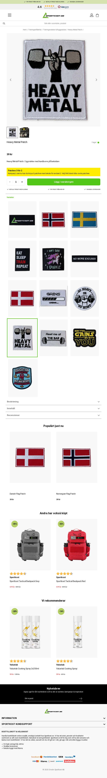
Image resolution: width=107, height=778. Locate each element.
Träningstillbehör (34, 30)
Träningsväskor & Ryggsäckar (54, 30)
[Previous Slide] (10, 80)
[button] (52, 7)
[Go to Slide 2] (24, 132)
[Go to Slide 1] (12, 132)
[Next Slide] (96, 80)
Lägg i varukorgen (63, 182)
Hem (25, 30)
